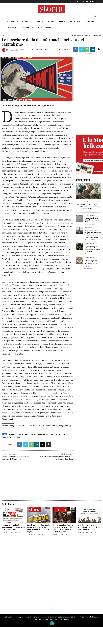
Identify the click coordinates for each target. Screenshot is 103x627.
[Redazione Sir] (4, 50)
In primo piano (7, 35)
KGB (64, 434)
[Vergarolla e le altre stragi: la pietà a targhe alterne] (79, 218)
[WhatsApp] (86, 49)
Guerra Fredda (55, 434)
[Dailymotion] (93, 1)
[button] (95, 16)
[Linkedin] (86, 1)
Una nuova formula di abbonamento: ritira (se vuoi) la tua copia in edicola (13, 527)
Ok (52, 623)
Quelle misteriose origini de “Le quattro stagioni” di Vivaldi (92, 262)
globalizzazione (43, 434)
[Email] (42, 444)
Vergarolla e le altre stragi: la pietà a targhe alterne (92, 220)
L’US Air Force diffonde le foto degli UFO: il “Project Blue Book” (56, 457)
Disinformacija (23, 434)
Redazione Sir (13, 50)
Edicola (4, 532)
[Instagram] (80, 1)
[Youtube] (96, 1)
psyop (18, 437)
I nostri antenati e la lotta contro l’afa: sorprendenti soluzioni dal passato (92, 248)
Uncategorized (90, 215)
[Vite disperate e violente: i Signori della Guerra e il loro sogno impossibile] (89, 515)
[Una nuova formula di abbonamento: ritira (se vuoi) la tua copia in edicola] (13, 515)
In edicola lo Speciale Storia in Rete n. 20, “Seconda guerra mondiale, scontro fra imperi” (38, 528)
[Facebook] (77, 1)
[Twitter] (83, 1)
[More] (98, 49)
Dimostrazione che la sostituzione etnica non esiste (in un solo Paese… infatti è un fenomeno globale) (93, 233)
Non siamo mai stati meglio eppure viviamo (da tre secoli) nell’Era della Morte (88, 206)
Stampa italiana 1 (82, 202)
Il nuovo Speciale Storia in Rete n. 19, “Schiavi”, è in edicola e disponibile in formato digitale (63, 528)
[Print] (48, 444)
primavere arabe (8, 437)
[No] (100, 620)
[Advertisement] (37, 482)
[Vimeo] (90, 1)
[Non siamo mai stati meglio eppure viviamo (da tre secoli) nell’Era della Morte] (88, 191)
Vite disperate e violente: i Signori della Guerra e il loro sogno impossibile (89, 527)
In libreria (81, 532)
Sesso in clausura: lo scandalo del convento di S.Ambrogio (15, 457)
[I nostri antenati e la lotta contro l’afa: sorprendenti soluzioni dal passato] (79, 246)
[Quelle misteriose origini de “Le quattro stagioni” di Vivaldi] (79, 260)
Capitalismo (12, 434)
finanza (33, 434)
